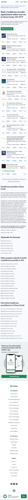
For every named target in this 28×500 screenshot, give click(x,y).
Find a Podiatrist (14, 402)
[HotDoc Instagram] (16, 484)
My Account (14, 425)
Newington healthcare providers (8, 290)
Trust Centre (14, 475)
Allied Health (14, 442)
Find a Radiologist (14, 419)
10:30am (21, 87)
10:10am (16, 99)
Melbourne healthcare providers (8, 298)
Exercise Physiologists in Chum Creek (9, 321)
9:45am (14, 87)
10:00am (8, 65)
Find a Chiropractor (14, 405)
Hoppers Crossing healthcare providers (9, 263)
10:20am (14, 65)
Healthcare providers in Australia (7, 5)
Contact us (14, 467)
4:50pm (16, 75)
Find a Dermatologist (14, 416)
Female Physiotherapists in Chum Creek (9, 316)
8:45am (14, 132)
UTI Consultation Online (6, 253)
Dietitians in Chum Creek (6, 318)
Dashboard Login (14, 450)
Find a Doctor (14, 393)
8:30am (14, 53)
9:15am (14, 41)
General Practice (14, 439)
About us (14, 461)
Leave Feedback (14, 431)
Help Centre (14, 428)
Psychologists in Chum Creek (7, 333)
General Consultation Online (7, 248)
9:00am (8, 41)
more (24, 41)
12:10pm (14, 160)
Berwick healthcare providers (7, 295)
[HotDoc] (4, 2)
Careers (14, 464)
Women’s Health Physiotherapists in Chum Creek (11, 338)
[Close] (1, 496)
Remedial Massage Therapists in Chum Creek (10, 335)
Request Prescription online (7, 245)
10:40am (21, 65)
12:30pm (21, 160)
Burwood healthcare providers (7, 281)
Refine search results (7, 28)
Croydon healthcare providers (7, 286)
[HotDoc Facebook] (11, 484)
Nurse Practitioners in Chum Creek (8, 326)
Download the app (14, 376)
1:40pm (14, 147)
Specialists (14, 447)
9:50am (10, 99)
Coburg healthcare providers (7, 271)
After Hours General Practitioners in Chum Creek (11, 308)
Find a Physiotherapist (14, 399)
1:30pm (8, 147)
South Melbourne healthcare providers (9, 288)
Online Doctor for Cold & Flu (7, 250)
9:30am (21, 41)
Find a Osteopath (14, 414)
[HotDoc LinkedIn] (14, 484)
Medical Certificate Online (6, 243)
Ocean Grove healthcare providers (8, 268)
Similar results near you (14, 181)
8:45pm (14, 174)
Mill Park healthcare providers (7, 276)
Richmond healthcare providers (8, 283)
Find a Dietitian (14, 411)
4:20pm (10, 75)
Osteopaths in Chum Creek (7, 328)
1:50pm (21, 147)
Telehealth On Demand (6, 241)
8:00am (8, 53)
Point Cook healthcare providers (8, 266)
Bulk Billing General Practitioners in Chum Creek (11, 311)
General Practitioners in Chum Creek (9, 323)
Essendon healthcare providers (7, 273)
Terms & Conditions (14, 470)
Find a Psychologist (14, 408)
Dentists (14, 444)
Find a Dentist (14, 396)
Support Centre (14, 453)
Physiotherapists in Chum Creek (8, 331)
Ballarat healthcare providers (7, 293)
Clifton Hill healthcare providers (8, 278)
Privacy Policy (14, 473)
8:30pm (8, 174)
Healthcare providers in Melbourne (8, 230)
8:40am (8, 160)
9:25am (21, 110)
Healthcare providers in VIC (19, 5)
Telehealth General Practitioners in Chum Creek (11, 313)
